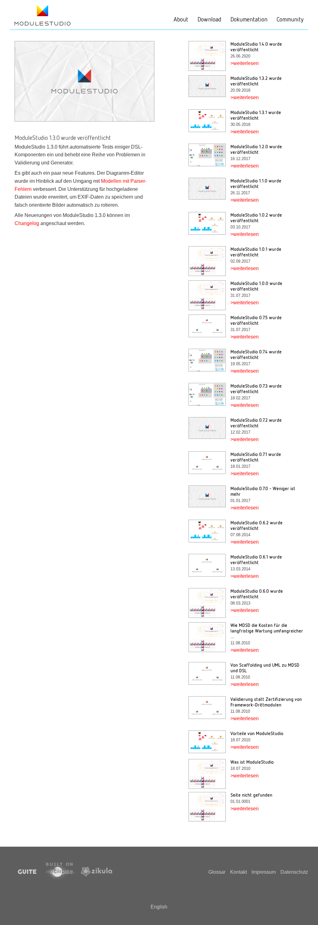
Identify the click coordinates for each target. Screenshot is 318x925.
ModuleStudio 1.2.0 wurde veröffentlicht (256, 149)
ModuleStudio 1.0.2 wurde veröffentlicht (256, 217)
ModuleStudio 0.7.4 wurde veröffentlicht (256, 354)
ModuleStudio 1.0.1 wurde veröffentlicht (255, 251)
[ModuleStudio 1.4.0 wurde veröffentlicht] (209, 56)
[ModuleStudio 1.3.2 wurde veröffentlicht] (209, 86)
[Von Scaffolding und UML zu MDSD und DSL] (209, 673)
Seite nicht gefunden (251, 795)
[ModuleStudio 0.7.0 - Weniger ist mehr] (209, 496)
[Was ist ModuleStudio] (209, 774)
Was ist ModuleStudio (252, 762)
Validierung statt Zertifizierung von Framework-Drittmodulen (266, 701)
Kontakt (238, 872)
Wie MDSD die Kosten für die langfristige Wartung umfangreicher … (266, 630)
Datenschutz (294, 872)
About (181, 19)
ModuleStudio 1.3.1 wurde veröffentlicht (255, 115)
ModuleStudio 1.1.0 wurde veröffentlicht (255, 183)
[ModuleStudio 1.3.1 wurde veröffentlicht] (209, 120)
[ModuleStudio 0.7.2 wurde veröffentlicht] (209, 428)
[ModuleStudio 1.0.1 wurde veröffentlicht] (209, 261)
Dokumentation (248, 19)
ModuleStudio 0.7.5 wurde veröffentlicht (256, 320)
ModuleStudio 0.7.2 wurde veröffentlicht (256, 422)
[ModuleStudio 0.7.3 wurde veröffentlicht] (209, 394)
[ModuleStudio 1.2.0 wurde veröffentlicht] (209, 155)
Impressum (264, 872)
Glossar (216, 872)
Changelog (27, 223)
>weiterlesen (244, 63)
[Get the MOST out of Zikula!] (42, 15)
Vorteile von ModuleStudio (256, 733)
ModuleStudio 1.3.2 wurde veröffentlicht (256, 80)
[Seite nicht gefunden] (209, 807)
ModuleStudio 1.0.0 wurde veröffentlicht (256, 286)
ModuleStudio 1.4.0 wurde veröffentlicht (256, 46)
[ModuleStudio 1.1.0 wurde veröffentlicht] (209, 189)
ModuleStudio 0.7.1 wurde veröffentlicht (255, 456)
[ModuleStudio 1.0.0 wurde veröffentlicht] (209, 295)
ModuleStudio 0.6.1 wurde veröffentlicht (256, 559)
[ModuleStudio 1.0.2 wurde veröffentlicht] (209, 223)
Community (290, 19)
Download (209, 19)
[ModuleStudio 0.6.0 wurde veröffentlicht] (209, 603)
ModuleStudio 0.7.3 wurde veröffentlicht (256, 388)
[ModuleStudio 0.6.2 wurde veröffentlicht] (209, 531)
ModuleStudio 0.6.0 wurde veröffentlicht (256, 593)
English (159, 906)
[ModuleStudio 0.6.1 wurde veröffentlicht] (209, 565)
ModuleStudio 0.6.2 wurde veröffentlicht (256, 525)
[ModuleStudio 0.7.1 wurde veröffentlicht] (209, 462)
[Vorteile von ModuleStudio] (209, 741)
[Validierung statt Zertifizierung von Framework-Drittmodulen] (209, 707)
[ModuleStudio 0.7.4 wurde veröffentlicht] (209, 360)
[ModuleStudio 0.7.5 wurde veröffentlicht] (209, 326)
